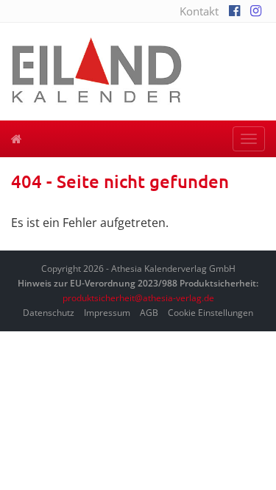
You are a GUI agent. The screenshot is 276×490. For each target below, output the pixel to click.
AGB (149, 312)
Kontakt (199, 11)
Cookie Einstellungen (210, 312)
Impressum (107, 312)
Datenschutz (48, 312)
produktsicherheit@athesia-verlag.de (138, 298)
